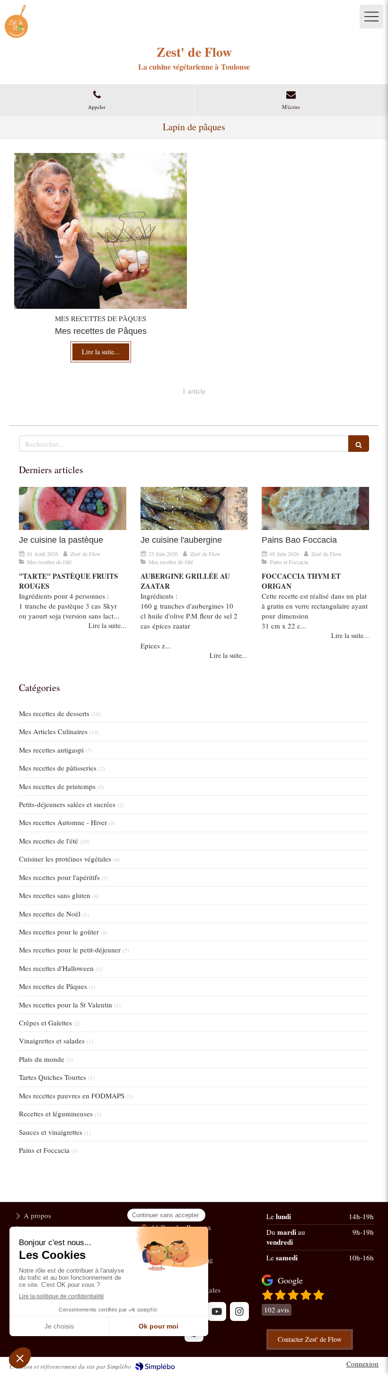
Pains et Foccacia (44, 1150)
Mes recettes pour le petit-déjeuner (70, 949)
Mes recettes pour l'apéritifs (59, 877)
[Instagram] (239, 1311)
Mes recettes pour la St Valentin (65, 1004)
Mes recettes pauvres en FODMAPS (71, 1095)
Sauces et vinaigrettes (50, 1132)
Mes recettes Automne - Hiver (63, 822)
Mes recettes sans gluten (54, 895)
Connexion (362, 1363)
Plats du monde (41, 1059)
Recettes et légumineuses (56, 1113)
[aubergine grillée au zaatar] (194, 508)
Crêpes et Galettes (45, 1022)
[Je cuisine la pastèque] (72, 508)
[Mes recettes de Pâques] (100, 231)
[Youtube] (216, 1311)
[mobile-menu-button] (371, 16)
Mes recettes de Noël (49, 913)
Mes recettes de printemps (57, 786)
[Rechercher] (358, 443)
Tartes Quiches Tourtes (52, 1077)
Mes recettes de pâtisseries (58, 767)
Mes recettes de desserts (54, 713)
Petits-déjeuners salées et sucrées (67, 804)
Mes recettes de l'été (48, 840)
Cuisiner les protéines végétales (65, 858)
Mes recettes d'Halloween (56, 968)
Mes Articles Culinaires (53, 731)
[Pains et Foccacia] (315, 508)
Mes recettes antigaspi (51, 749)
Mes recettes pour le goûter (59, 931)
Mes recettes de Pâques (53, 986)
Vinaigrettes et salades (52, 1040)
